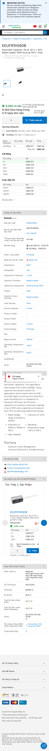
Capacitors (37, 39)
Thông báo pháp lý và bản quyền (15, 715)
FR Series (30, 255)
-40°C (29, 345)
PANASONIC (32, 223)
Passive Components (21, 39)
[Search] (45, 32)
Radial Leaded (32, 280)
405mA (30, 339)
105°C (29, 353)
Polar (29, 291)
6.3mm (29, 308)
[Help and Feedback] (44, 746)
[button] (3, 26)
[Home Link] (19, 26)
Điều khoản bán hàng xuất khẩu (14, 718)
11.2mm (30, 324)
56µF (29, 265)
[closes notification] (46, 3)
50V (28, 270)
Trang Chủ (6, 39)
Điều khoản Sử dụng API (11, 721)
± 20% (29, 275)
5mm (29, 303)
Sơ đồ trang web (35, 718)
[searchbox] (22, 32)
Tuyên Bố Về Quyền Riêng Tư (13, 712)
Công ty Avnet (7, 734)
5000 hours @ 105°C (35, 286)
